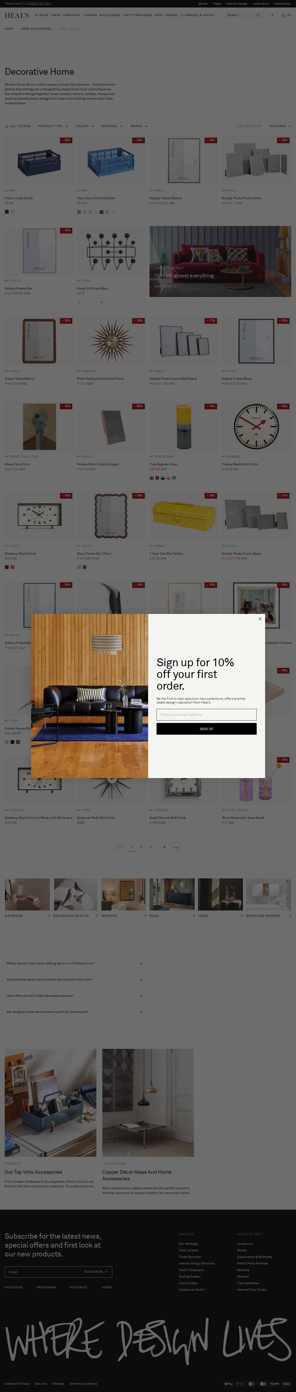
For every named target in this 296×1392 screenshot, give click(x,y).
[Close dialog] (260, 619)
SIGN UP (206, 729)
